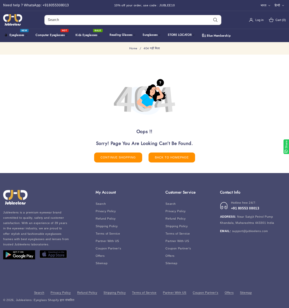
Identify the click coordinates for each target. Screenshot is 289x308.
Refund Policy (106, 218)
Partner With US (107, 241)
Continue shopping (118, 157)
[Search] (215, 20)
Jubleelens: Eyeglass (31, 300)
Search (101, 203)
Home (133, 48)
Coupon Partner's (108, 248)
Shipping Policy (107, 226)
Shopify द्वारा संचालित (61, 300)
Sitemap (101, 263)
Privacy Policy (106, 211)
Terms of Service (108, 233)
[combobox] (133, 20)
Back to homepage (172, 157)
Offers (100, 255)
